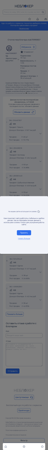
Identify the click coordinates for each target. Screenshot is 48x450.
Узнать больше (24, 238)
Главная (5, 446)
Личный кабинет (42, 446)
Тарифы (24, 446)
